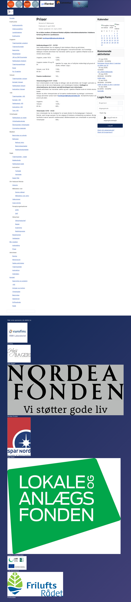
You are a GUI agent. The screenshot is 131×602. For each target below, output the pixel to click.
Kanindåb (100, 91)
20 (110, 40)
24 (102, 42)
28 (112, 42)
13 (109, 38)
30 (118, 42)
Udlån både (101, 78)
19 (107, 40)
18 (104, 40)
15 (115, 38)
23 (118, 40)
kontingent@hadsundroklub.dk (53, 38)
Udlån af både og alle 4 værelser (108, 84)
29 (115, 42)
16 (117, 38)
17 (102, 40)
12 (107, 38)
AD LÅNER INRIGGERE (105, 72)
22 (115, 40)
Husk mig (103, 113)
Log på (110, 125)
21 (112, 40)
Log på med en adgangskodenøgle (110, 119)
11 (104, 38)
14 (112, 38)
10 (102, 38)
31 (102, 45)
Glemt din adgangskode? (105, 130)
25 (105, 42)
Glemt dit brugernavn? (105, 132)
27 (110, 42)
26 (107, 42)
